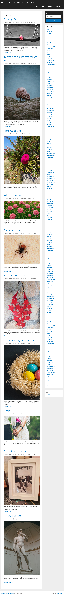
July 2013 (49, 306)
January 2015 (50, 271)
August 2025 (50, 48)
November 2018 (51, 201)
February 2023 (50, 104)
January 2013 (50, 318)
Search (53, 20)
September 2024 (51, 70)
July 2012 (49, 329)
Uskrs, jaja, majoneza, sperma (20, 340)
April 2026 (49, 35)
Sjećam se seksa (13, 130)
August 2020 (50, 161)
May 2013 (49, 310)
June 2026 (49, 31)
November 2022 (51, 110)
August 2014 (50, 281)
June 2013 (49, 308)
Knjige (43, 6)
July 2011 (49, 352)
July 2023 (49, 95)
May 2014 (49, 287)
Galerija (50, 6)
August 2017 (50, 230)
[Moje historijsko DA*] (22, 305)
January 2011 (50, 364)
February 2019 (50, 196)
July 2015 (49, 259)
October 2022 (50, 112)
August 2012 (50, 327)
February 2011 (50, 362)
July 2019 (49, 186)
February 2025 (50, 60)
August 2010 (50, 374)
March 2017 (49, 240)
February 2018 (50, 219)
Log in (48, 394)
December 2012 (50, 320)
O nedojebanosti (13, 515)
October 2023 (50, 89)
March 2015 (49, 267)
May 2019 (49, 190)
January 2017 (50, 244)
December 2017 (50, 223)
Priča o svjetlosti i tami (16, 195)
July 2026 (49, 29)
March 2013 (49, 314)
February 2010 (50, 385)
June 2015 (49, 261)
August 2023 (50, 93)
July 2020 (49, 163)
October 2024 (50, 68)
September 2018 (51, 205)
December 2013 (50, 296)
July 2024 (49, 73)
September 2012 (51, 325)
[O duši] (22, 428)
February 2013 (50, 316)
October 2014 (50, 277)
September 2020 (51, 159)
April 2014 (49, 289)
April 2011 (49, 358)
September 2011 (51, 349)
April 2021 (49, 145)
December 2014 (51, 273)
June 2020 (49, 165)
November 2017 (50, 225)
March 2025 (49, 58)
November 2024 (51, 66)
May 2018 (49, 213)
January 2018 (50, 221)
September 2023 (51, 91)
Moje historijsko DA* (15, 275)
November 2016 (51, 248)
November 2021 (50, 132)
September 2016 (51, 252)
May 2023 (49, 99)
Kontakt (58, 6)
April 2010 (49, 382)
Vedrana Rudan (8, 22)
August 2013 (50, 304)
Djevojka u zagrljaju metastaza (17, 2)
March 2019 (49, 194)
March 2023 (49, 103)
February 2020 (50, 172)
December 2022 (51, 108)
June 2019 (49, 188)
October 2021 (50, 134)
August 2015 (50, 258)
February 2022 (50, 126)
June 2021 (49, 141)
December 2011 (50, 343)
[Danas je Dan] (22, 35)
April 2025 (49, 56)
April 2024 (49, 77)
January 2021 (50, 151)
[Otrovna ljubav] (22, 249)
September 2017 (51, 228)
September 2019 (51, 182)
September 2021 (51, 135)
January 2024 (50, 83)
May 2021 (49, 143)
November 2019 (51, 178)
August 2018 (50, 207)
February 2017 (50, 242)
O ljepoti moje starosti (16, 451)
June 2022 (49, 120)
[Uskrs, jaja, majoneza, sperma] (22, 372)
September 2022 (51, 114)
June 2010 (49, 378)
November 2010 (51, 368)
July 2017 (49, 232)
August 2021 (50, 137)
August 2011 (50, 351)
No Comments (32, 22)
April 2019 (49, 192)
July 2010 (49, 376)
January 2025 (50, 62)
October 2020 (50, 157)
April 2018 (49, 215)
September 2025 (51, 46)
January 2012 (50, 341)
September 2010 (51, 372)
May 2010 (49, 380)
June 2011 (49, 354)
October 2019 (50, 180)
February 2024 (50, 81)
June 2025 (49, 52)
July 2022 (49, 118)
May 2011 (49, 356)
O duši (7, 410)
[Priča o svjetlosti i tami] (22, 210)
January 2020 (50, 174)
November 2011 (50, 345)
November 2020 (51, 155)
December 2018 (51, 199)
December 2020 (51, 153)
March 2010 (49, 383)
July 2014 (49, 283)
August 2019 (50, 184)
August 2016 (50, 254)
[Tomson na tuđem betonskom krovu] (22, 92)
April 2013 (49, 312)
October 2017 (50, 227)
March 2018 (49, 217)
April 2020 (49, 168)
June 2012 (49, 331)
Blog (37, 6)
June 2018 (49, 211)
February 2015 (50, 269)
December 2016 (51, 246)
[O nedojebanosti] (22, 548)
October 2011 (50, 347)
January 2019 (50, 197)
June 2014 (49, 285)
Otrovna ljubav (12, 230)
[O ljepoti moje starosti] (22, 480)
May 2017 (49, 236)
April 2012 (49, 335)
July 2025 (49, 50)
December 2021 (50, 130)
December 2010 (51, 366)
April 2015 (49, 265)
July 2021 (49, 139)
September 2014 (51, 279)
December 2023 (51, 85)
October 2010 (50, 370)
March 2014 (49, 290)
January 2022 (50, 128)
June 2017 (49, 234)
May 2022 (49, 122)
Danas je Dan (11, 19)
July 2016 (49, 256)
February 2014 (50, 292)
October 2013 (50, 300)
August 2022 (50, 116)
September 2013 (51, 302)
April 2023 (49, 101)
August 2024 (50, 72)
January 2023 (50, 106)
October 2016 (50, 250)
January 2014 (50, 294)
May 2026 (49, 33)
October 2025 (50, 44)
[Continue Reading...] (8, 52)
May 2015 (49, 263)
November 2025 (51, 42)
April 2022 (49, 124)
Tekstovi (24, 22)
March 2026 (49, 37)
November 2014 (51, 275)
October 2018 (50, 203)
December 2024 (51, 64)
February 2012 (50, 339)
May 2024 (49, 75)
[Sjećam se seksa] (22, 160)
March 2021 (49, 147)
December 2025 (51, 41)
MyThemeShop (59, 593)
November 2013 (50, 298)
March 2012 (49, 337)
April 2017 (49, 238)
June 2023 (49, 97)
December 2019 (51, 176)
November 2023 (51, 87)
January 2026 (50, 39)
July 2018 (49, 209)
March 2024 (49, 79)
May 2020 (49, 166)
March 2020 (49, 170)
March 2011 (49, 360)
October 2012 (50, 323)
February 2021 (50, 149)
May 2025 (49, 54)
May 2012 (49, 333)
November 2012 (50, 321)
